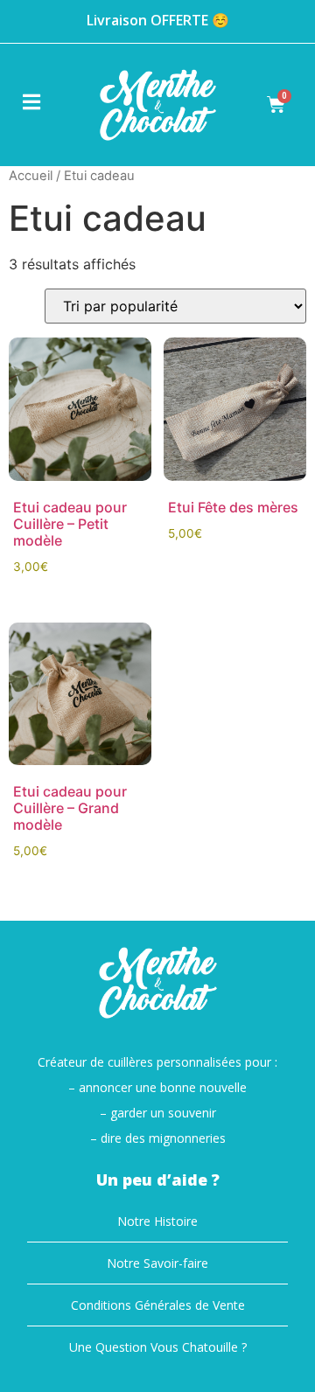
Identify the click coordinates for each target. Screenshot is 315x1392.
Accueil (30, 176)
